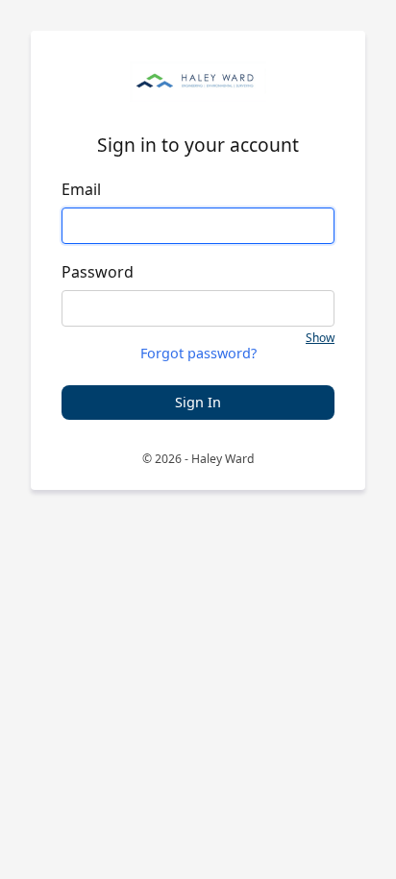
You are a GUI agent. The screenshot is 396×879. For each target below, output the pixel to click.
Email (81, 189)
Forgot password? (198, 354)
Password (98, 272)
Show (320, 338)
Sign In (198, 402)
